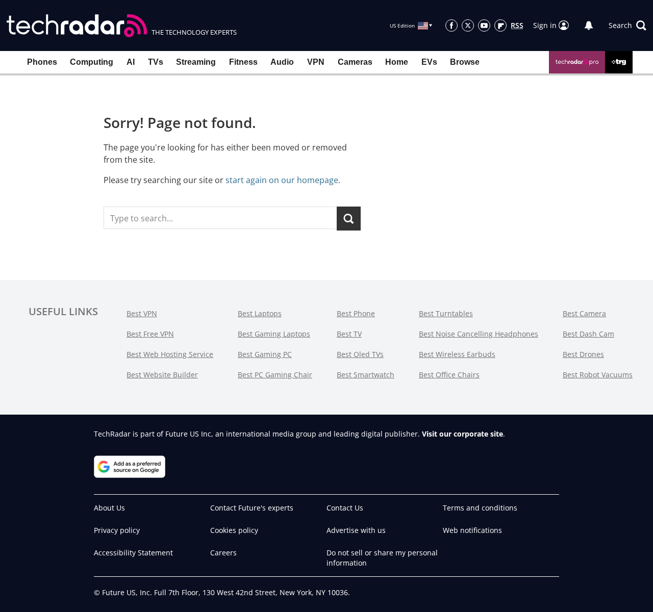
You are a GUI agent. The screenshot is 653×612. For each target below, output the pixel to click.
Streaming (196, 62)
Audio (282, 62)
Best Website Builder (162, 374)
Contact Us (344, 508)
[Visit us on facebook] (451, 25)
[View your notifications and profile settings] (589, 25)
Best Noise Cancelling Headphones (478, 334)
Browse (465, 62)
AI (131, 62)
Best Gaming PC (265, 354)
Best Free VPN (150, 334)
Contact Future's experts (251, 508)
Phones (42, 62)
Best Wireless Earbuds (457, 354)
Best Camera (584, 313)
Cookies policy (234, 530)
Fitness (243, 62)
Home (396, 62)
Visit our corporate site (462, 434)
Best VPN (142, 313)
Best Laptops (260, 313)
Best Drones (583, 354)
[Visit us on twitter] (468, 25)
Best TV (349, 334)
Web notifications (472, 530)
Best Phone (356, 313)
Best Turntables (446, 313)
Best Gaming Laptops (274, 334)
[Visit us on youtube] (484, 25)
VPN (315, 62)
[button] (627, 25)
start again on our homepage (281, 180)
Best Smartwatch (365, 374)
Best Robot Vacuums (598, 374)
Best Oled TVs (360, 354)
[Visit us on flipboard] (500, 25)
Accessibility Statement (133, 552)
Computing (91, 62)
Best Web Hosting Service (170, 354)
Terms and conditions (480, 508)
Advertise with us (356, 530)
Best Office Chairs (449, 374)
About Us (109, 508)
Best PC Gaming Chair (275, 374)
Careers (223, 552)
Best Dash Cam (588, 334)
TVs (155, 62)
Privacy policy (117, 530)
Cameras (355, 62)
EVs (429, 62)
